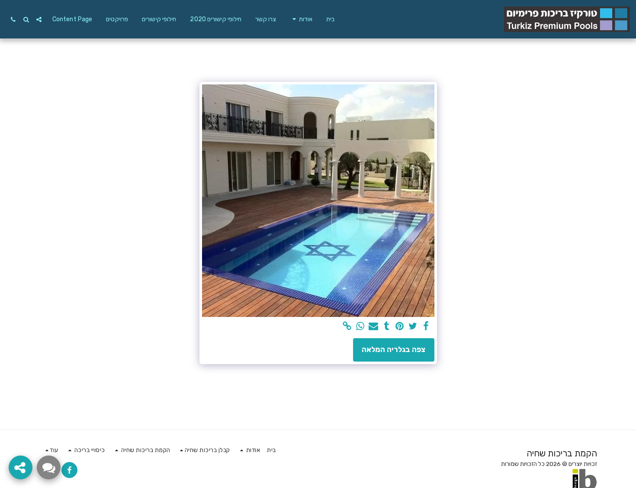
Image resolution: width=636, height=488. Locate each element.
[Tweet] (413, 326)
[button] (301, 19)
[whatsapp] (360, 326)
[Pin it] (400, 326)
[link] (347, 326)
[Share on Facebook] (425, 326)
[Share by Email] (373, 326)
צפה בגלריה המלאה (393, 349)
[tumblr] (386, 326)
